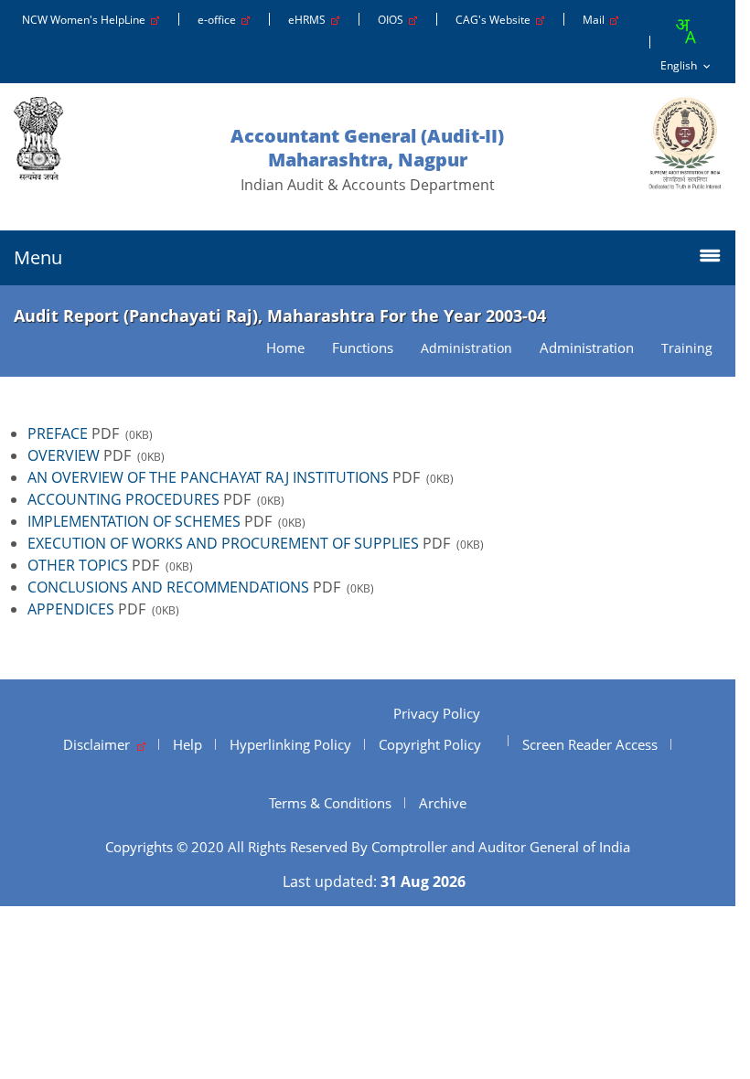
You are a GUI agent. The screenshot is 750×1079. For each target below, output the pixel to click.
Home (285, 348)
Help (187, 744)
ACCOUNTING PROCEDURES (123, 499)
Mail (596, 19)
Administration (587, 348)
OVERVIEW (63, 455)
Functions (362, 348)
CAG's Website (495, 19)
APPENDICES (70, 609)
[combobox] (685, 31)
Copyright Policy (430, 744)
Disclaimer (100, 744)
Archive (442, 803)
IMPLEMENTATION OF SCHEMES (134, 521)
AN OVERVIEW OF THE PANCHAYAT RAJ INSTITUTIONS (208, 477)
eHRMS (309, 19)
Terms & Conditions (330, 803)
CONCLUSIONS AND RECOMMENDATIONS (168, 587)
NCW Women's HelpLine (86, 19)
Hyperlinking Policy (290, 744)
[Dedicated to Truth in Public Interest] (685, 143)
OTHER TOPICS (77, 565)
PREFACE (57, 433)
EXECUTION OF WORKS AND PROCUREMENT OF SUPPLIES (223, 543)
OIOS (393, 19)
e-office (219, 19)
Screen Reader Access (590, 744)
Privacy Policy (436, 713)
